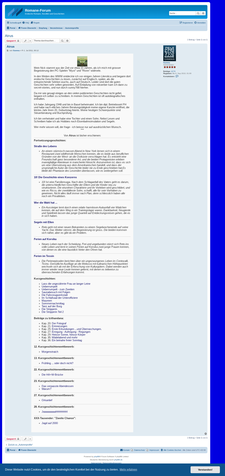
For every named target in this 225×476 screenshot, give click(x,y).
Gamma (166, 63)
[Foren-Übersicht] (15, 11)
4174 (173, 71)
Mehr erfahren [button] (128, 469)
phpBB (97, 456)
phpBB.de (118, 460)
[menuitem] (25, 23)
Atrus (9, 36)
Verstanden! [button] (205, 469)
